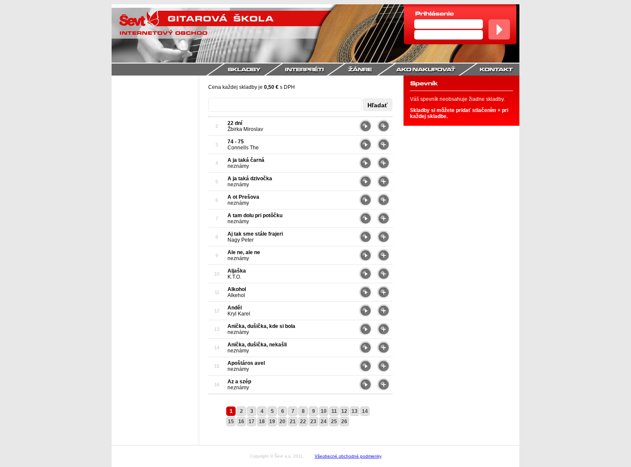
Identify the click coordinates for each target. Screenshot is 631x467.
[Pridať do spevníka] (384, 131)
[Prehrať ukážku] (366, 131)
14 (365, 411)
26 (344, 421)
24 (324, 421)
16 (241, 421)
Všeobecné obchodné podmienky (348, 456)
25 (334, 421)
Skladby (244, 70)
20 (282, 421)
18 (262, 421)
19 (272, 421)
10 (324, 411)
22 (303, 421)
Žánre (371, 70)
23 (313, 421)
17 (252, 421)
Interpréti (314, 70)
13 (355, 411)
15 (231, 421)
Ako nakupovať (436, 70)
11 (334, 411)
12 (344, 411)
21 (293, 421)
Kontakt (498, 70)
